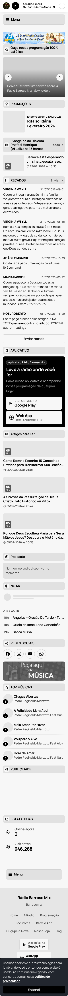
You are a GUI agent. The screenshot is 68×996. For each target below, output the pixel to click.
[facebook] (7, 654)
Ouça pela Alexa (17, 931)
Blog (58, 931)
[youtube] (30, 654)
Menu (15, 19)
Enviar (55, 180)
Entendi (34, 989)
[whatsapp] (41, 654)
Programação (49, 915)
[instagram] (19, 654)
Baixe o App (44, 923)
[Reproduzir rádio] (15, 6)
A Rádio (29, 915)
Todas (55, 145)
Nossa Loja (42, 931)
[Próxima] (59, 77)
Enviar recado (34, 338)
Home (13, 915)
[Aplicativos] (62, 6)
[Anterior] (8, 77)
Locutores (23, 923)
